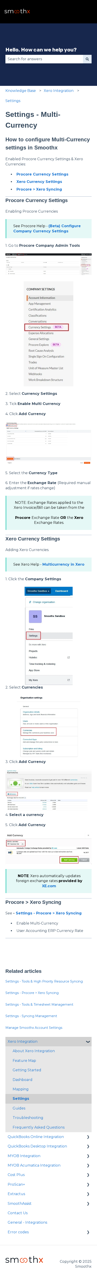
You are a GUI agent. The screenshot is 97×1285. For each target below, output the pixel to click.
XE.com (49, 886)
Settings (12, 101)
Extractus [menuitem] (16, 1194)
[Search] (87, 59)
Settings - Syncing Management (31, 1016)
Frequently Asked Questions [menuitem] (39, 1127)
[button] (88, 1042)
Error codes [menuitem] (18, 1232)
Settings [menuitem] (21, 1098)
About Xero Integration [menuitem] (34, 1051)
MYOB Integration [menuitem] (24, 1156)
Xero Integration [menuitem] (22, 1041)
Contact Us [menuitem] (18, 1213)
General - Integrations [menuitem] (27, 1222)
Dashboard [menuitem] (22, 1080)
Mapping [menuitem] (21, 1089)
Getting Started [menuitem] (27, 1070)
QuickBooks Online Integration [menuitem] (36, 1137)
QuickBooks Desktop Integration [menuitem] (37, 1146)
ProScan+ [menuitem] (16, 1184)
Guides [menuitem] (19, 1108)
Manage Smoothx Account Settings (33, 1028)
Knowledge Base (20, 91)
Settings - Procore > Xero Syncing (49, 913)
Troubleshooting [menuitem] (28, 1118)
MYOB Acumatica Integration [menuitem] (34, 1165)
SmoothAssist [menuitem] (20, 1203)
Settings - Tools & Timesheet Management (39, 1005)
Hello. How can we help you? (41, 50)
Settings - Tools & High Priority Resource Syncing (44, 981)
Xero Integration (59, 91)
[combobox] (44, 59)
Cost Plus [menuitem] (16, 1175)
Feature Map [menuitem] (24, 1060)
